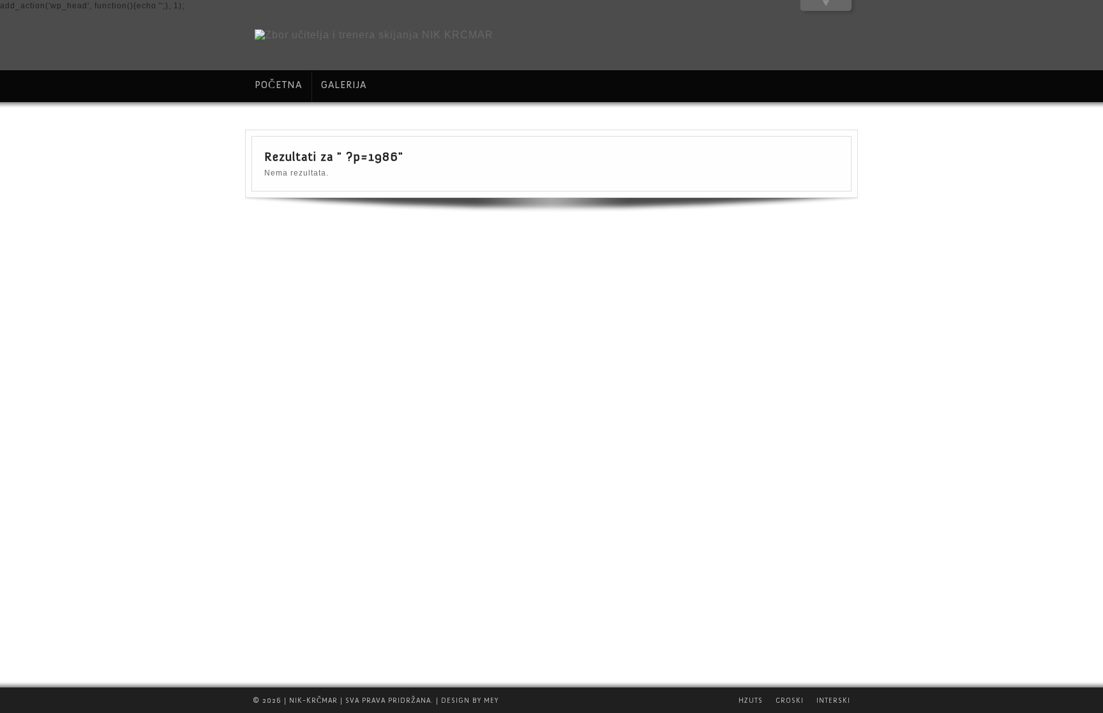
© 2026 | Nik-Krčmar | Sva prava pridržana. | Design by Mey (376, 700)
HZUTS (751, 700)
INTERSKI (833, 700)
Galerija (343, 85)
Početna (278, 85)
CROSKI (790, 700)
